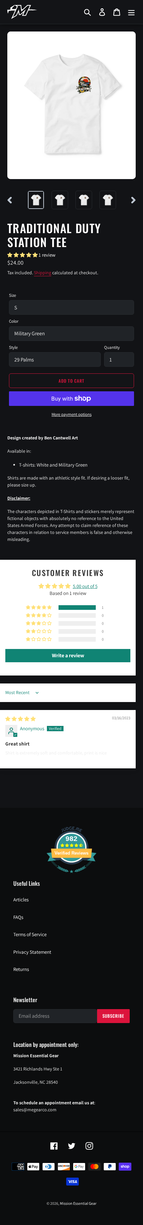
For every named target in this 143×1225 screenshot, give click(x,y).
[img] (20, 719)
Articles (21, 899)
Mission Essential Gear (78, 1203)
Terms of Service (30, 934)
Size (12, 295)
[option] (36, 200)
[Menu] (131, 12)
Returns (21, 969)
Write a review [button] (68, 655)
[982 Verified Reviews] (71, 876)
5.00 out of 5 (85, 586)
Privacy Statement (32, 952)
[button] (23, 255)
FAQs (18, 917)
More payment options (71, 414)
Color (13, 321)
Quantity (112, 347)
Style (13, 347)
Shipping (42, 273)
